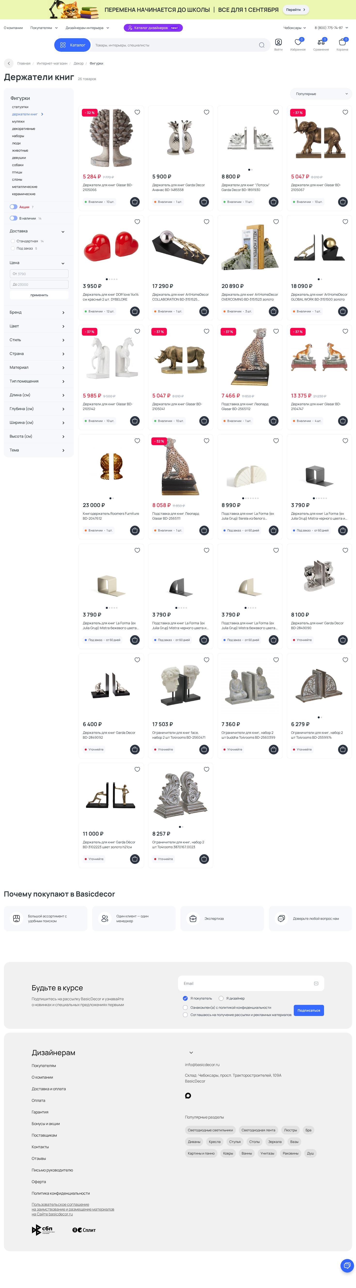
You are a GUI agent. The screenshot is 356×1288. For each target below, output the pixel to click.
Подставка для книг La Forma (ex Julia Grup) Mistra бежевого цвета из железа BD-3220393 (248, 625)
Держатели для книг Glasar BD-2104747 (316, 406)
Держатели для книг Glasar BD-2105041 (177, 406)
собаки (17, 164)
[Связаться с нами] (347, 1266)
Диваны (194, 1141)
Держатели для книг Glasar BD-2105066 (108, 187)
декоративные (23, 128)
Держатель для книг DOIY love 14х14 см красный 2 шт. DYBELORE (111, 297)
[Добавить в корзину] (135, 202)
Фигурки (20, 98)
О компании (13, 27)
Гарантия (40, 1112)
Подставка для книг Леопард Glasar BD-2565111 (175, 516)
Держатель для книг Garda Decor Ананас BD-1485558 (178, 187)
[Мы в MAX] (188, 1096)
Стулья (235, 1141)
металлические (24, 186)
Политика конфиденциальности (61, 1193)
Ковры (228, 1153)
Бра (308, 1130)
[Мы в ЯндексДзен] (218, 1096)
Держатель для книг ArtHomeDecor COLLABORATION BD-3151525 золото (180, 297)
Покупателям (44, 1065)
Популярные (306, 93)
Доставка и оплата (49, 1088)
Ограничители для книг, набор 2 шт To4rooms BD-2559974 (317, 735)
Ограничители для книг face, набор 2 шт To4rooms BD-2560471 (178, 735)
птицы (17, 172)
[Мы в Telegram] (228, 1096)
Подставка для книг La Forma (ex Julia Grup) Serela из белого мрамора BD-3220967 (248, 516)
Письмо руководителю (52, 1170)
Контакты (40, 1146)
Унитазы (267, 1153)
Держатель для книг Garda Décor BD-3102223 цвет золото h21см (109, 844)
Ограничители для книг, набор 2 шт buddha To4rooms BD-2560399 (248, 735)
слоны (17, 179)
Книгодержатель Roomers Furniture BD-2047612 (111, 516)
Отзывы (39, 1158)
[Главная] (29, 45)
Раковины (290, 1153)
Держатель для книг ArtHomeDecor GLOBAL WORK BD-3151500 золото (319, 297)
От (15, 273)
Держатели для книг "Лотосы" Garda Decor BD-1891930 (246, 187)
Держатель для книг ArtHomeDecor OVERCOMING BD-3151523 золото (250, 297)
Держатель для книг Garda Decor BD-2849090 (317, 625)
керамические (23, 193)
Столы (254, 1141)
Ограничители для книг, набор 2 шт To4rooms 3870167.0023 (178, 844)
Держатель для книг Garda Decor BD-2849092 (109, 735)
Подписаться (309, 1010)
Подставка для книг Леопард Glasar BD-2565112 (245, 406)
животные (20, 150)
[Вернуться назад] (9, 63)
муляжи (18, 121)
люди (16, 143)
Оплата (38, 1100)
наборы (18, 135)
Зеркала (275, 1141)
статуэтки (20, 106)
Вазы (294, 1141)
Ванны (247, 1153)
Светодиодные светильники (210, 1130)
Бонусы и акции (46, 1123)
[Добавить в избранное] (137, 112)
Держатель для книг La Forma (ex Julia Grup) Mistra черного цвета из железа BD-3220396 (319, 516)
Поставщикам (44, 1135)
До (15, 284)
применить (39, 295)
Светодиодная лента (258, 1130)
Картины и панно (201, 1153)
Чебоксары (292, 27)
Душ (310, 1153)
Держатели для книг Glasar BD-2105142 (108, 406)
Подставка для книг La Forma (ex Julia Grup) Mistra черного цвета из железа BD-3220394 (180, 625)
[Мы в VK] (208, 1096)
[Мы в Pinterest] (198, 1096)
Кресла (215, 1141)
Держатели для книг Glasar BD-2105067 (316, 187)
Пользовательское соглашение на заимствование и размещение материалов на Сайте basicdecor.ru (73, 1209)
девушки (19, 157)
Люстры (290, 1130)
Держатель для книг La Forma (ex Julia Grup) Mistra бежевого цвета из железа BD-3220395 (110, 625)
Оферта (39, 1181)
